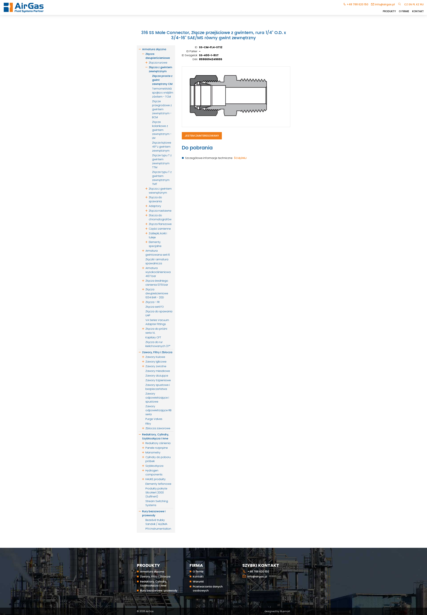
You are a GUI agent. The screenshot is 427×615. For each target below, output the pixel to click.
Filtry (148, 424)
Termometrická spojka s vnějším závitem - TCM (162, 93)
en (410, 4)
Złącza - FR (152, 302)
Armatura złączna (154, 49)
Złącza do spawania (155, 199)
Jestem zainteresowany (202, 136)
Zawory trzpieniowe (158, 380)
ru (422, 4)
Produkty (389, 11)
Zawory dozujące (156, 376)
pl (414, 4)
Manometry (152, 452)
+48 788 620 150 (357, 4)
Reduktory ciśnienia (157, 443)
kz (417, 4)
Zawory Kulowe (155, 357)
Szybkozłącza (154, 466)
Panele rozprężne (156, 448)
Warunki (198, 581)
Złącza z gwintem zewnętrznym (160, 69)
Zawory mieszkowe (157, 371)
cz (406, 4)
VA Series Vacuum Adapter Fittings (157, 322)
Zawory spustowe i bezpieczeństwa (157, 387)
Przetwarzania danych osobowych (208, 588)
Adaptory (155, 206)
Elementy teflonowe (158, 484)
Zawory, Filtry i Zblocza (157, 352)
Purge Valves (153, 419)
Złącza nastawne (160, 211)
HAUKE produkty (155, 479)
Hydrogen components (153, 472)
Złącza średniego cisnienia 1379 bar (156, 283)
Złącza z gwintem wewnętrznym (160, 191)
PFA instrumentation (158, 529)
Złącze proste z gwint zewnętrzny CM (162, 80)
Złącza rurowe (158, 63)
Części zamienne (160, 229)
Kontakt (418, 11)
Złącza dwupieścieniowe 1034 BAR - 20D (156, 293)
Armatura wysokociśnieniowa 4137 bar (158, 272)
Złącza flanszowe (160, 224)
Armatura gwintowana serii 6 (157, 253)
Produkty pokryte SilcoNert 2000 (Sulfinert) (156, 492)
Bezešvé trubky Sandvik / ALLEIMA (156, 522)
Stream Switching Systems (156, 503)
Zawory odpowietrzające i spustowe (157, 398)
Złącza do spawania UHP (158, 313)
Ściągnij (240, 158)
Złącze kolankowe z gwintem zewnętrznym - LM (161, 130)
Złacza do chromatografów (160, 217)
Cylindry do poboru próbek (158, 459)
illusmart (285, 611)
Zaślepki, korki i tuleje (158, 235)
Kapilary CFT (153, 337)
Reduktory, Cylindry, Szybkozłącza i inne (155, 436)
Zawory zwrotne (155, 366)
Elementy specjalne (155, 244)
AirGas (150, 611)
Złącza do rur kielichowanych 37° (157, 344)
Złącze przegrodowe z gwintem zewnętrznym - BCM (162, 109)
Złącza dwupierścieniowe (157, 56)
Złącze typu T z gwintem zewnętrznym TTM (162, 161)
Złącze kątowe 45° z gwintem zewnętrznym (161, 147)
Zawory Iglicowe (155, 362)
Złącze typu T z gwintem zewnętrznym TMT (162, 178)
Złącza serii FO (154, 307)
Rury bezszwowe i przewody (153, 513)
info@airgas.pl (385, 4)
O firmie (404, 11)
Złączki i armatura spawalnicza (156, 261)
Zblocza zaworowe (157, 428)
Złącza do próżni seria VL (156, 331)
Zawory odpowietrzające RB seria (158, 410)
